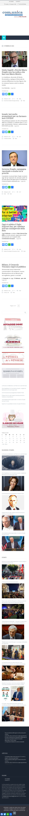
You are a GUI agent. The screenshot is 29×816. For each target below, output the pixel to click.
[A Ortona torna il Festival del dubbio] (13, 590)
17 (9, 440)
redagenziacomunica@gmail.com (11, 796)
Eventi (18, 251)
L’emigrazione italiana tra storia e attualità (14, 741)
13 (20, 438)
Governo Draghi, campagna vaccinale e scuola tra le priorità (14, 171)
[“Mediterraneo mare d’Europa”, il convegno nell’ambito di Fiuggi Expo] (13, 652)
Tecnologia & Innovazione (12, 251)
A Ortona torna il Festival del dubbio (10, 582)
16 (6, 440)
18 (13, 440)
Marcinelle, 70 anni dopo (10, 740)
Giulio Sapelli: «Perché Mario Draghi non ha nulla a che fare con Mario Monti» (14, 72)
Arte (8, 292)
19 (16, 440)
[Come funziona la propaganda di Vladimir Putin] (13, 502)
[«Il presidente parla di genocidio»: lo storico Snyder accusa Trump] (13, 543)
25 (13, 442)
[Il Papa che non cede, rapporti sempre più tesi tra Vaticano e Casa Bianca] (13, 523)
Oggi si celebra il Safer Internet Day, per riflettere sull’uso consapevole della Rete (13, 227)
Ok (14, 813)
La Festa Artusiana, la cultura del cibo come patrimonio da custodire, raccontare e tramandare (13, 663)
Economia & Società (8, 100)
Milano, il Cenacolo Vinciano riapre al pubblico (14, 265)
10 (9, 438)
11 (13, 438)
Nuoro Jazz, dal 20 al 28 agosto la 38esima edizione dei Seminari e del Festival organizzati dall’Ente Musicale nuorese (14, 601)
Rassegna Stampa (15, 100)
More (24, 100)
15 (2, 440)
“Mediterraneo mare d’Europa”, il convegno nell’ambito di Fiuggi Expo (14, 642)
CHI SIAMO (11, 1)
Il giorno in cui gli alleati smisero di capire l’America (13, 403)
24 (9, 442)
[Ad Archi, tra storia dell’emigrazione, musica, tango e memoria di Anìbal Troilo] (13, 571)
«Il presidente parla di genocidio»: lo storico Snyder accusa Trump (13, 534)
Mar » (6, 444)
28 (24, 442)
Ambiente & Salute (7, 138)
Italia (5, 193)
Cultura (5, 292)
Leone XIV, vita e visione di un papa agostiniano (16, 735)
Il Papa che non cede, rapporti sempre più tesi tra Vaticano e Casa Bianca (13, 513)
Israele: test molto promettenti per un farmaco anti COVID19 (14, 116)
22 (2, 442)
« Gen (3, 444)
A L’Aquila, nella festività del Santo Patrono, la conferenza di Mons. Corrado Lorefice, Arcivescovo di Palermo (14, 704)
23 (6, 442)
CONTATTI (18, 1)
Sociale (5, 251)
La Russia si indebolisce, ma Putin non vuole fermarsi (14, 385)
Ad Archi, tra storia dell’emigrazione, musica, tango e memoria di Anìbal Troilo (14, 562)
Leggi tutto (13, 88)
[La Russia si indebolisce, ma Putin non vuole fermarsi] (13, 463)
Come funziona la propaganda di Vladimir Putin (13, 392)
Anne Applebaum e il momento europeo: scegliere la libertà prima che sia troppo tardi (14, 473)
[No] (27, 811)
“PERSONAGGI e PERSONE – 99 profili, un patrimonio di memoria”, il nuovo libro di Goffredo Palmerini (14, 622)
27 (20, 442)
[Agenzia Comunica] (14, 13)
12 (16, 438)
